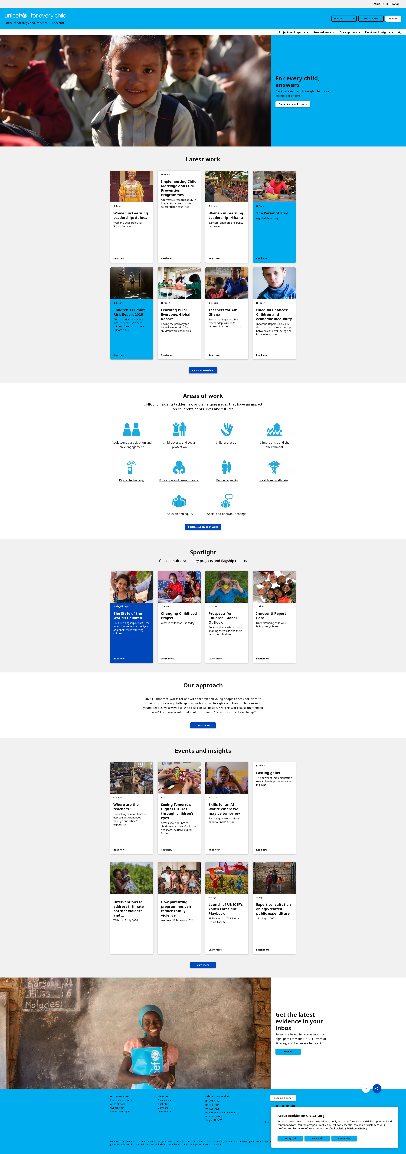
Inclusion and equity (179, 514)
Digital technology (131, 480)
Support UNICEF (213, 1120)
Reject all (317, 1138)
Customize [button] (344, 1138)
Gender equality (227, 480)
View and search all (203, 370)
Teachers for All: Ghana (223, 312)
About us (163, 1096)
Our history (163, 1104)
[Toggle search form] (399, 32)
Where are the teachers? (126, 806)
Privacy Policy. (358, 1128)
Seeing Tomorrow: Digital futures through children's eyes (177, 811)
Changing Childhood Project (179, 615)
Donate (393, 18)
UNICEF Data (212, 1105)
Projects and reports (121, 1100)
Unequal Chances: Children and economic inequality (274, 314)
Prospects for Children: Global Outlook (223, 617)
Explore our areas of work (203, 526)
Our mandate (165, 1100)
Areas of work (117, 1104)
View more (203, 964)
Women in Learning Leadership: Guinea (130, 215)
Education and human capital (179, 480)
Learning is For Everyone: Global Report (175, 314)
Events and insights (120, 1111)
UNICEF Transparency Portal (220, 1112)
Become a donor (283, 1097)
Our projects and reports (293, 104)
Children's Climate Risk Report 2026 (129, 312)
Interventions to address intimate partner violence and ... (128, 908)
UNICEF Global (212, 1101)
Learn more (203, 725)
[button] (377, 1088)
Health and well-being (274, 480)
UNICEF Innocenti (120, 1096)
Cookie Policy (337, 1128)
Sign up (288, 1051)
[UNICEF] (35, 15)
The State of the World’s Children (127, 615)
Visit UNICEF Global (386, 4)
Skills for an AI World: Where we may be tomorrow (224, 808)
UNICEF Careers (213, 1116)
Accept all (290, 1138)
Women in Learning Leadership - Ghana (226, 215)
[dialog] (334, 1127)
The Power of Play (272, 213)
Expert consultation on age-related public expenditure (273, 908)
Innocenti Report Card (271, 615)
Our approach (117, 1107)
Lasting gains (268, 772)
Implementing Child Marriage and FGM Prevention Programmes (178, 188)
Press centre (371, 18)
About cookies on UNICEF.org (301, 1116)
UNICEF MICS (212, 1108)
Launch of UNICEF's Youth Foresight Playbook (226, 908)
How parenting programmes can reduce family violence (176, 908)
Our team (163, 1107)
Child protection (227, 442)
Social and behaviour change (226, 514)
